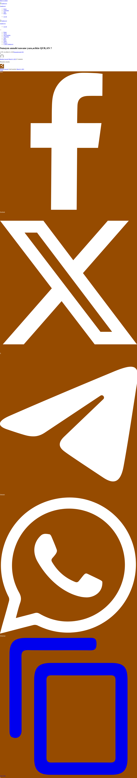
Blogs (4, 13)
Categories (6, 10)
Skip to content (4, 0)
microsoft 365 (20, 52)
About (5, 33)
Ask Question (6, 35)
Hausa (15, 52)
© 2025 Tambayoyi (8, 44)
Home (5, 9)
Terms (5, 41)
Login (1, 70)
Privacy (5, 42)
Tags (4, 12)
